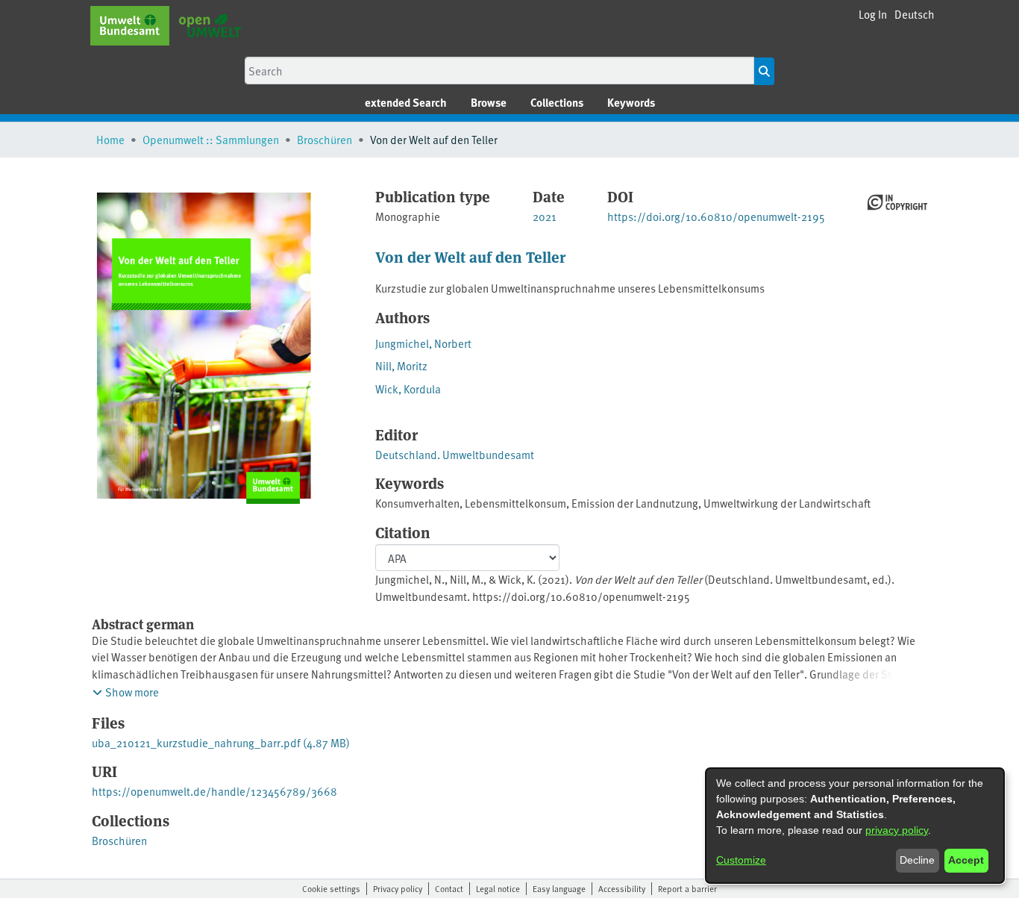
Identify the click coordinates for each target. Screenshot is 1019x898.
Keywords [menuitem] (631, 102)
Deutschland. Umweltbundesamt (454, 454)
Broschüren (324, 139)
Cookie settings (331, 888)
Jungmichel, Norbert (423, 343)
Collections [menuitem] (556, 102)
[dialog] (855, 825)
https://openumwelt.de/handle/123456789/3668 (214, 791)
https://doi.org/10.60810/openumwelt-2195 (716, 216)
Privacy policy (397, 888)
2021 (544, 216)
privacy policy (896, 830)
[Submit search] (764, 71)
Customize (741, 860)
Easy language (559, 888)
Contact (449, 888)
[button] (914, 14)
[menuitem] (488, 102)
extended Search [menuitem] (406, 102)
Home (110, 139)
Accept (966, 860)
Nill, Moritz (401, 365)
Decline (917, 860)
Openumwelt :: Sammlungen (210, 139)
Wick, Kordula (408, 388)
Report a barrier (687, 888)
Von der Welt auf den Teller (470, 256)
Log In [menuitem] (873, 14)
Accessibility (621, 888)
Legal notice (498, 888)
